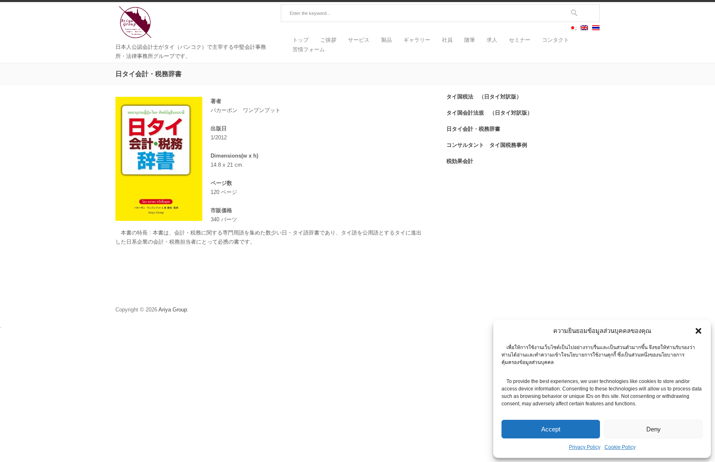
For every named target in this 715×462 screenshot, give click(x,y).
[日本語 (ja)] (572, 28)
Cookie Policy (620, 447)
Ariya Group (172, 309)
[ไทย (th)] (596, 28)
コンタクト (555, 40)
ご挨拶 (328, 40)
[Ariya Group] (136, 38)
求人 (492, 40)
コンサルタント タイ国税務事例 (486, 144)
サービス (358, 40)
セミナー (519, 40)
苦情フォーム (309, 49)
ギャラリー (416, 40)
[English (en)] (584, 28)
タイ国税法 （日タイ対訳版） (484, 96)
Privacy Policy (584, 447)
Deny (653, 429)
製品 (386, 40)
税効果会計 (459, 161)
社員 (447, 40)
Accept (550, 429)
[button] (698, 331)
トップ (301, 40)
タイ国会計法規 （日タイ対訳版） (489, 112)
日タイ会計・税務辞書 (473, 128)
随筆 (469, 40)
